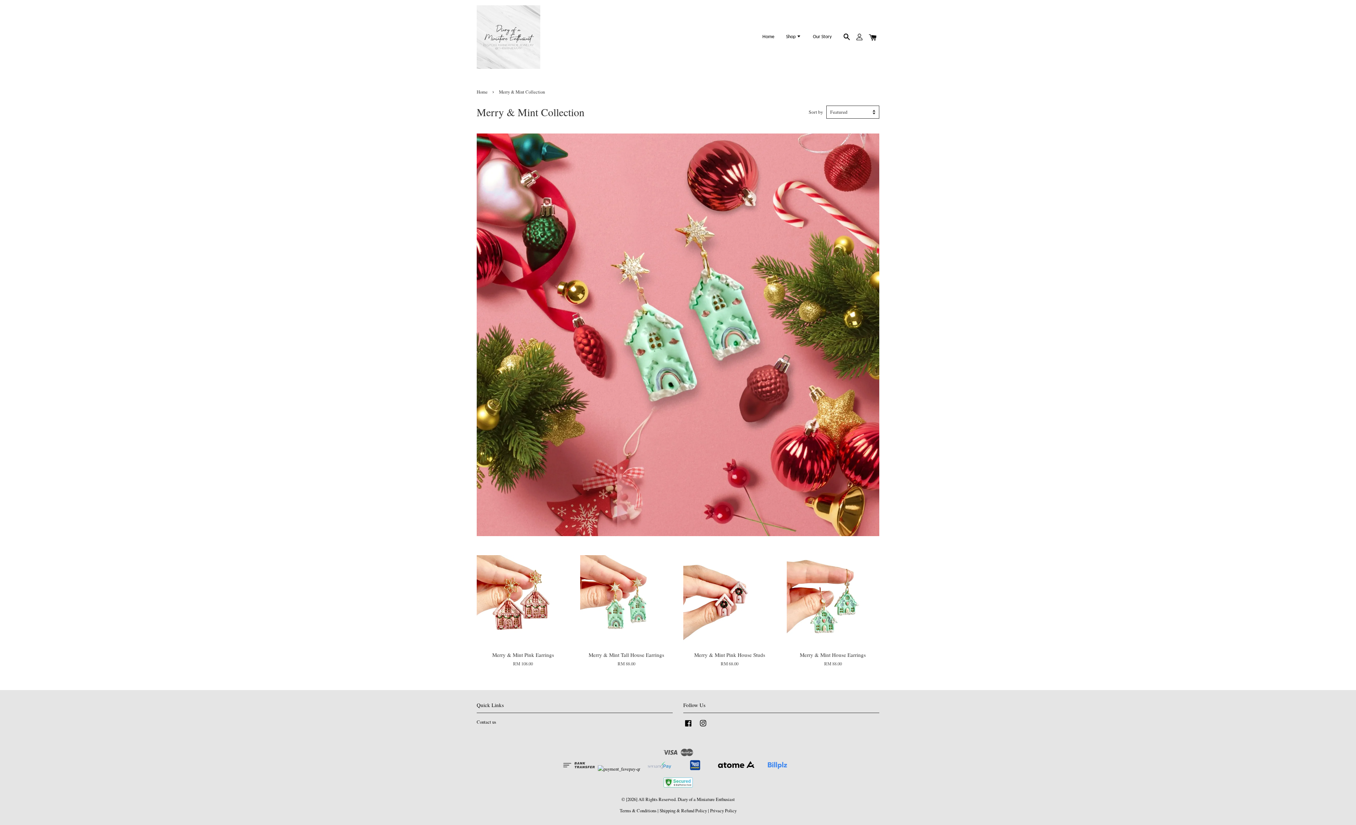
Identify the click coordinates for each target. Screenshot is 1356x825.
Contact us (486, 722)
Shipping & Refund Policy (683, 811)
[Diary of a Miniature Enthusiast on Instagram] (703, 727)
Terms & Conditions (638, 811)
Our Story (822, 37)
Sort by (816, 112)
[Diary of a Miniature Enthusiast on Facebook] (688, 727)
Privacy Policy (723, 811)
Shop (791, 37)
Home (768, 37)
